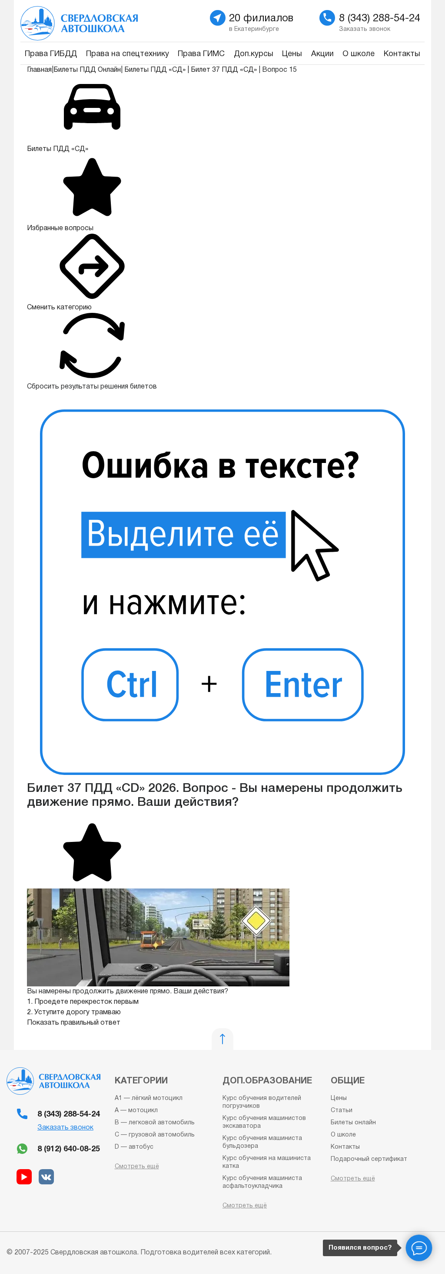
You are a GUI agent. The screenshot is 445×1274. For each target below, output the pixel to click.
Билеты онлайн (353, 1123)
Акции (322, 54)
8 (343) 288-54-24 (68, 1114)
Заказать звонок (65, 1128)
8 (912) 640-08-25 (68, 1149)
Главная (39, 70)
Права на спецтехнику (127, 54)
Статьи (341, 1110)
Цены (292, 54)
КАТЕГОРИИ (141, 1081)
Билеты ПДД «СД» (155, 70)
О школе (358, 54)
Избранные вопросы (60, 228)
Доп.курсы (253, 54)
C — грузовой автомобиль (155, 1135)
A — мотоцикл (136, 1110)
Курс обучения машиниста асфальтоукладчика (262, 1182)
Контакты (402, 54)
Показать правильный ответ (73, 1023)
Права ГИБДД (51, 54)
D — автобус (134, 1147)
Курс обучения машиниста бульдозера (262, 1142)
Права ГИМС (201, 54)
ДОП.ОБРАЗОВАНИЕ (267, 1081)
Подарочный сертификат (369, 1159)
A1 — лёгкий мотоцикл (149, 1098)
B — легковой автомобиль (155, 1123)
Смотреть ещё (137, 1167)
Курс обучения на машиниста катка (266, 1162)
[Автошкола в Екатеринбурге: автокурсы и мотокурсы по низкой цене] (118, 21)
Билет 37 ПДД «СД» (224, 70)
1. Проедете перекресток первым (83, 1002)
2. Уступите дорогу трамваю (74, 1012)
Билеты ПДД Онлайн (87, 70)
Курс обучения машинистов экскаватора (264, 1122)
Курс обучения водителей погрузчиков (261, 1102)
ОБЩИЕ (348, 1081)
